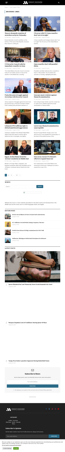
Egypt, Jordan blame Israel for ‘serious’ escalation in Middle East (17, 158)
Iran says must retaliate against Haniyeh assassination (45, 96)
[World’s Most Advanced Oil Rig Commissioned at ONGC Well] (8, 232)
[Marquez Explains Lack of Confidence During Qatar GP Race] (32, 305)
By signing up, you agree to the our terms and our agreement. (33, 390)
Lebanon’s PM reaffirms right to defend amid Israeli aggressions (16, 127)
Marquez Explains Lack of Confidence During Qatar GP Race (27, 322)
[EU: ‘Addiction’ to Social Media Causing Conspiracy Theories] (8, 224)
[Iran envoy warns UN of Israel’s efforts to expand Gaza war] (47, 147)
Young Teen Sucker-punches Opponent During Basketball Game (28, 361)
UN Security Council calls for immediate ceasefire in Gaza (15, 65)
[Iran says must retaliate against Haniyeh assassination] (47, 85)
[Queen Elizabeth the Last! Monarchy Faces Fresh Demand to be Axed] (32, 266)
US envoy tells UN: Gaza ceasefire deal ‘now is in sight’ (46, 34)
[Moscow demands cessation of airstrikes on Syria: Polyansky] (18, 23)
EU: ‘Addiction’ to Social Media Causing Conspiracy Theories (28, 222)
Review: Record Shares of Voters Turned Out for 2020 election (28, 214)
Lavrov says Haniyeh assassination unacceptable (46, 127)
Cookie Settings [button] (7, 448)
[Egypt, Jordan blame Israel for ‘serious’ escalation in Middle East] (18, 147)
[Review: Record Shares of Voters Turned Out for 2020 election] (8, 216)
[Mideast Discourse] (32, 2)
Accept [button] (16, 448)
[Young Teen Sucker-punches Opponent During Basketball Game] (32, 343)
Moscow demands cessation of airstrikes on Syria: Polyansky (15, 34)
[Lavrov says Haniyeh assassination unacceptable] (47, 116)
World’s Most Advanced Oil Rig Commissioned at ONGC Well (28, 230)
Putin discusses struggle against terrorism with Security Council (16, 96)
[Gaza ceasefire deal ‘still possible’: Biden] (47, 54)
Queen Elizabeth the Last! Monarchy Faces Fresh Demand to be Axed (30, 284)
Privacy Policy (42, 390)
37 (17, 175)
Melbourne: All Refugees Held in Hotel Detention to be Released (29, 238)
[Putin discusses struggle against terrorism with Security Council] (18, 85)
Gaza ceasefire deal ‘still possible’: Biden (46, 65)
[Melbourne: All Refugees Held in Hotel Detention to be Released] (8, 240)
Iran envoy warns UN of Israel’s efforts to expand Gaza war (45, 158)
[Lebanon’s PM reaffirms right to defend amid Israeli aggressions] (18, 116)
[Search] (58, 2)
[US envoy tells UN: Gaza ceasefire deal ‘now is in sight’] (47, 23)
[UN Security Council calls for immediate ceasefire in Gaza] (18, 54)
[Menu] (7, 2)
